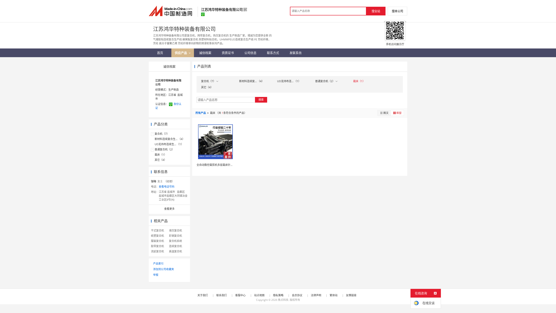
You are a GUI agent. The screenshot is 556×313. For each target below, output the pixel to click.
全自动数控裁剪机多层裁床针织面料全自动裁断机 (225, 165)
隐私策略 (278, 295)
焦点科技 (283, 300)
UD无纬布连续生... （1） (169, 144)
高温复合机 (175, 251)
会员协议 (297, 295)
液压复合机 (175, 230)
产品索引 (158, 263)
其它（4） (161, 160)
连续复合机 (175, 246)
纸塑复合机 (157, 236)
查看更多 (169, 209)
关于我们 (202, 295)
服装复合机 (157, 241)
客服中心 (240, 295)
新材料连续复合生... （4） (170, 139)
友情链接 (351, 295)
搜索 (261, 100)
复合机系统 (175, 241)
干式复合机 (157, 230)
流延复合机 (157, 251)
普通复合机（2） (164, 149)
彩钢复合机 (175, 236)
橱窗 (399, 113)
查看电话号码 (166, 186)
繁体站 (334, 295)
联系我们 (221, 295)
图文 (386, 113)
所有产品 (201, 113)
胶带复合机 (157, 246)
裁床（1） (161, 154)
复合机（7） (162, 134)
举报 (155, 275)
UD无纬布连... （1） (289, 81)
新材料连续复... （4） (251, 81)
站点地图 (259, 295)
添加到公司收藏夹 (163, 269)
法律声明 (316, 295)
